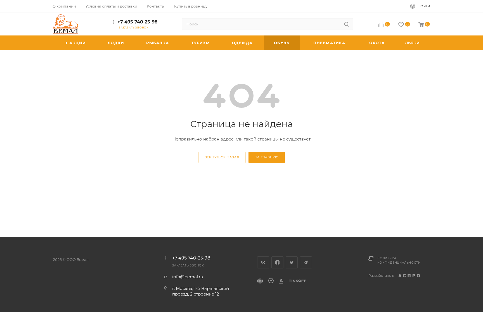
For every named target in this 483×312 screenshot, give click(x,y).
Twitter (292, 262)
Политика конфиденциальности (398, 260)
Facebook (277, 262)
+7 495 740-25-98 (137, 22)
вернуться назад (222, 157)
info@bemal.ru (187, 276)
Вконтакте (263, 262)
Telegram (306, 262)
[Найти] (346, 24)
